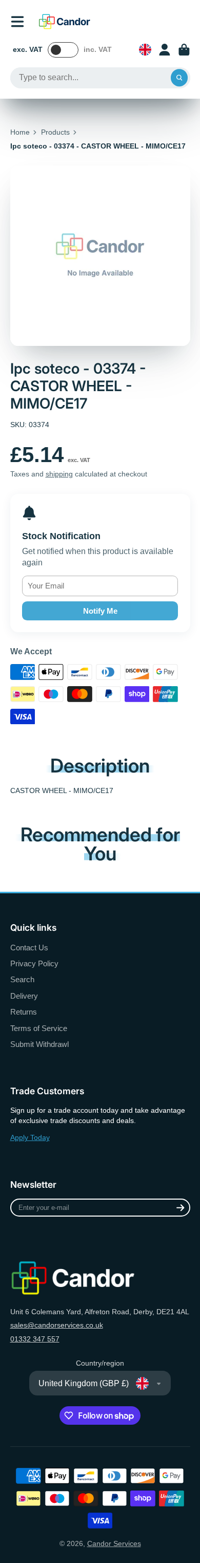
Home (20, 132)
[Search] (179, 78)
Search (22, 979)
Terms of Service (38, 1028)
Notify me (100, 610)
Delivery (24, 995)
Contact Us (29, 947)
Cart (184, 50)
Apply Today (30, 1137)
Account (164, 50)
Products (55, 132)
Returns (23, 1011)
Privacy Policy (34, 963)
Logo (64, 21)
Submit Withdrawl (39, 1044)
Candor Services (114, 1543)
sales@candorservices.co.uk (56, 1325)
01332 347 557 (34, 1339)
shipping (59, 474)
